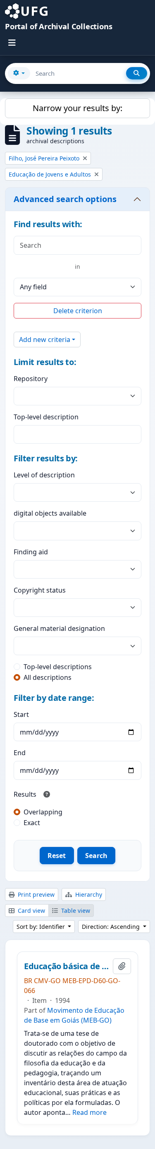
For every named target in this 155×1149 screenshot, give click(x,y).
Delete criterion (77, 310)
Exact (32, 822)
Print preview (35, 894)
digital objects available (50, 513)
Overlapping (43, 811)
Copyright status (40, 590)
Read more (89, 1112)
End (20, 752)
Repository (31, 378)
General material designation (59, 628)
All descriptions (48, 677)
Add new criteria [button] (44, 339)
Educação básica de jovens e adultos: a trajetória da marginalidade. (67, 966)
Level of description (44, 474)
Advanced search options (65, 199)
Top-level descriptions (58, 666)
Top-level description (46, 416)
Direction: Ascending (111, 926)
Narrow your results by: (77, 108)
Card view (30, 910)
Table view (75, 910)
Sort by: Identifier (42, 926)
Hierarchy (88, 894)
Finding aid (31, 551)
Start (21, 714)
